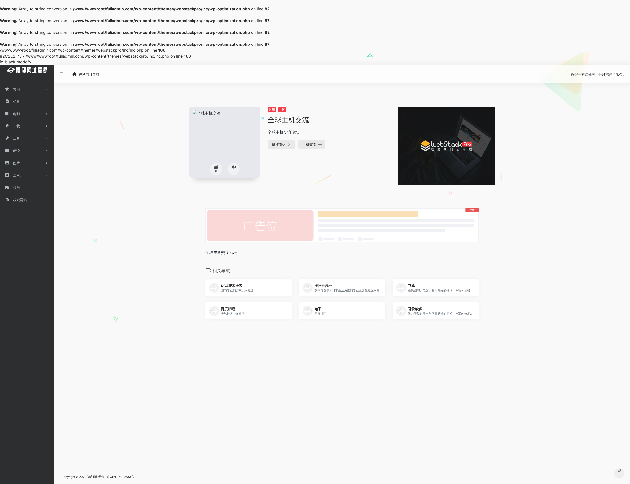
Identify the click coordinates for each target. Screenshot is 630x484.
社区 (282, 109)
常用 (272, 109)
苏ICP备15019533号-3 (122, 477)
